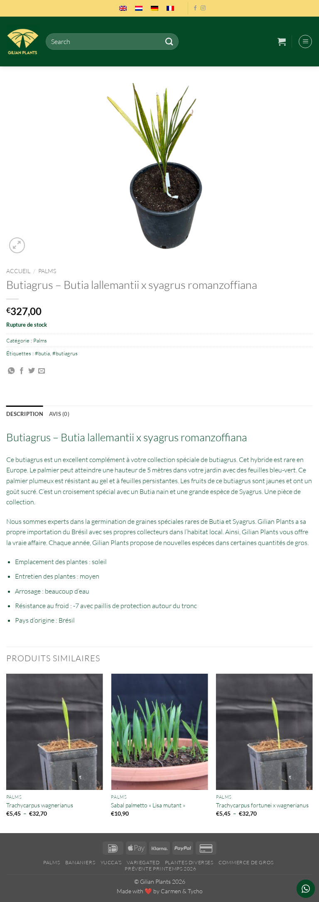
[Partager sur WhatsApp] (11, 371)
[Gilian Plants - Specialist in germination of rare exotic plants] (22, 41)
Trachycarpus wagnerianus (39, 805)
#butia (42, 353)
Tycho (195, 891)
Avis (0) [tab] (59, 414)
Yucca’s (111, 862)
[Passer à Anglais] (123, 8)
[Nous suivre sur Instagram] (203, 8)
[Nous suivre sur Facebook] (195, 8)
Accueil (18, 270)
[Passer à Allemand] (154, 8)
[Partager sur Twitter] (31, 371)
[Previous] (6, 752)
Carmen (171, 891)
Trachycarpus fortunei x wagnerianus (262, 805)
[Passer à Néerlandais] (139, 8)
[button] (281, 41)
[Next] (312, 752)
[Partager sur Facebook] (21, 371)
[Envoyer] (169, 41)
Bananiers (80, 862)
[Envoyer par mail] (41, 371)
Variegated (143, 862)
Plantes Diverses (189, 862)
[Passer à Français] (170, 8)
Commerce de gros (246, 862)
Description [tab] (24, 414)
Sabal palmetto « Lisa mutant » (148, 805)
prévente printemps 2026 (160, 868)
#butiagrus (65, 353)
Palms (47, 270)
